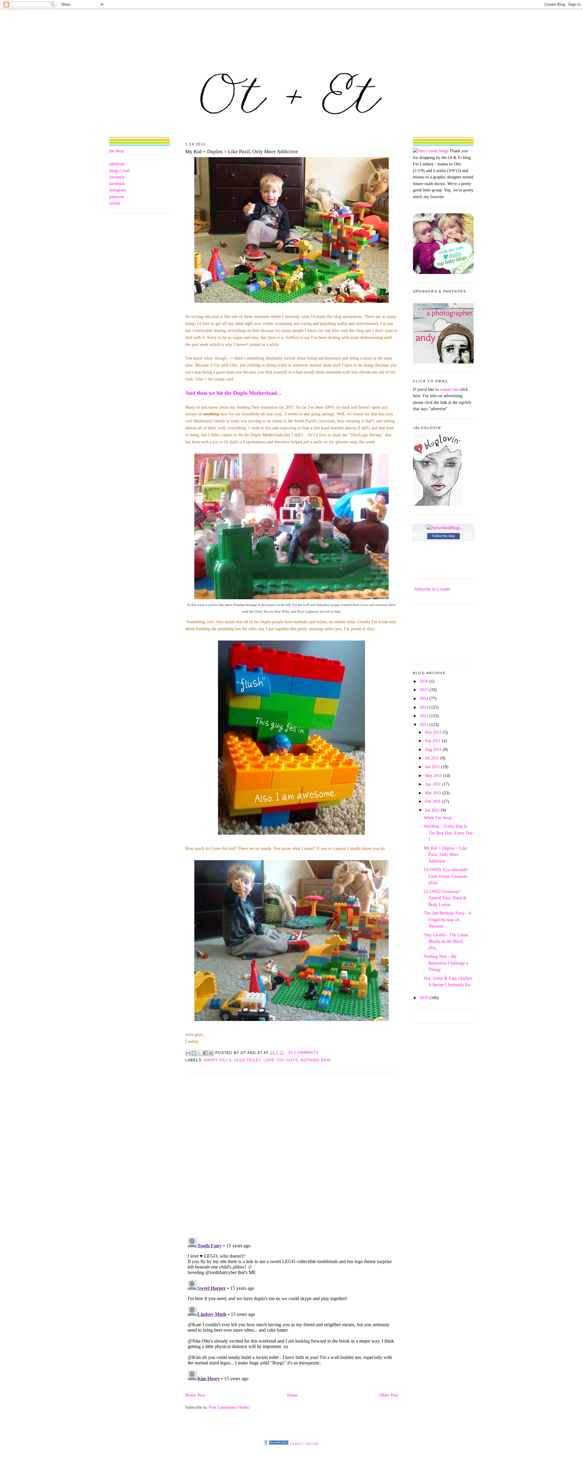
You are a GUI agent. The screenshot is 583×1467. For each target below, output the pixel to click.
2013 (424, 707)
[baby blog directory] (443, 272)
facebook (117, 183)
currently (117, 176)
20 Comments (303, 1052)
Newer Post (195, 1395)
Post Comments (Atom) (229, 1407)
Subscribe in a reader (432, 588)
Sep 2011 (433, 740)
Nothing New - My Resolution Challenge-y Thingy (446, 963)
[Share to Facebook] (205, 1053)
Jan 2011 (433, 810)
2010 (424, 997)
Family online (304, 1443)
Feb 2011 (433, 801)
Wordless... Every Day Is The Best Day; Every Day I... (448, 833)
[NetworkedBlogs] (443, 527)
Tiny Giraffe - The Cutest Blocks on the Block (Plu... (446, 941)
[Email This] (188, 1053)
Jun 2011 (433, 766)
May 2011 (434, 775)
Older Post (389, 1395)
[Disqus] (291, 1154)
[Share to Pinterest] (211, 1053)
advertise (116, 163)
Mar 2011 (433, 792)
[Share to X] (199, 1053)
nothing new (316, 1060)
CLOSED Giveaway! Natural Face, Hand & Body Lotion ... (445, 898)
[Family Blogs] (276, 1443)
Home (292, 1395)
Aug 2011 (434, 749)
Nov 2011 (434, 732)
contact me (449, 389)
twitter (115, 203)
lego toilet (247, 1060)
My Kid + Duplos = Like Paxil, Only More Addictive (241, 151)
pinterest (116, 196)
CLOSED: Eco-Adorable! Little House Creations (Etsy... (446, 876)
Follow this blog (443, 536)
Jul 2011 (432, 757)
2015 (424, 689)
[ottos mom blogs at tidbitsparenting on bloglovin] (437, 504)
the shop (116, 150)
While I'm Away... (439, 817)
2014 (424, 698)
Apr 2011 (433, 784)
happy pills (217, 1060)
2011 (424, 724)
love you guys (281, 1060)
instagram (117, 190)
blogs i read (119, 170)
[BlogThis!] (194, 1053)
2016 (424, 681)
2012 (424, 715)
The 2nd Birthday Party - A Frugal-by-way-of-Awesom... (447, 919)
